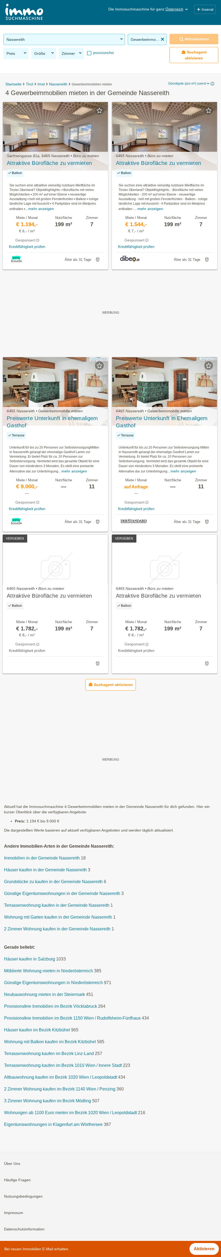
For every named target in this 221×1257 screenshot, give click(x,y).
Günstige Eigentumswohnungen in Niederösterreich (53, 983)
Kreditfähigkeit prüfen (27, 246)
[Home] (24, 12)
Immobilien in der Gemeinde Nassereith (42, 858)
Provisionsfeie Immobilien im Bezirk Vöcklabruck (50, 1006)
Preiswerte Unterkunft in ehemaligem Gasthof (52, 421)
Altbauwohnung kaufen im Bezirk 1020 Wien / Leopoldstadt (60, 1077)
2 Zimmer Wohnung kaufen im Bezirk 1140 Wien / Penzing (59, 1089)
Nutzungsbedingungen (23, 1196)
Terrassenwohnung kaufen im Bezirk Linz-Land (49, 1054)
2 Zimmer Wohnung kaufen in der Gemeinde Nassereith (57, 929)
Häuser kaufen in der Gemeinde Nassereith (45, 870)
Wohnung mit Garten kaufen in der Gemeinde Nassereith (58, 917)
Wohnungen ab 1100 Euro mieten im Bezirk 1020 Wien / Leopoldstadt (70, 1113)
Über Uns (12, 1164)
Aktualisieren (197, 39)
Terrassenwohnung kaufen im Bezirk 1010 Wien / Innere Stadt (63, 1065)
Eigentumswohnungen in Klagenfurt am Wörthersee (53, 1124)
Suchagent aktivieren (196, 55)
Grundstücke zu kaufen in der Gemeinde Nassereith (53, 882)
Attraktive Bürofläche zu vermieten (49, 163)
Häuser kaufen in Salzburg (29, 959)
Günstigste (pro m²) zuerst (187, 83)
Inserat (207, 9)
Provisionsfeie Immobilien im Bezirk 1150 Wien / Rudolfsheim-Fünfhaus (72, 1018)
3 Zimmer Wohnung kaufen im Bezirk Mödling (47, 1101)
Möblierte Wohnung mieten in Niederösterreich (48, 971)
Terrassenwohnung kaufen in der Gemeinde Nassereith (56, 905)
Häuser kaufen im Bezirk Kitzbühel (37, 1030)
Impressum (13, 1213)
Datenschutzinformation (24, 1229)
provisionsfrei (103, 53)
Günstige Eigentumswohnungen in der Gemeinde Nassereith (62, 893)
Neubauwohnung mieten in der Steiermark (44, 994)
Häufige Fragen (17, 1180)
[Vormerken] (99, 110)
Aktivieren (204, 1249)
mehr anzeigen (41, 209)
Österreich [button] (174, 9)
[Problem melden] (97, 259)
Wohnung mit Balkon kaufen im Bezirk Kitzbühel (50, 1042)
